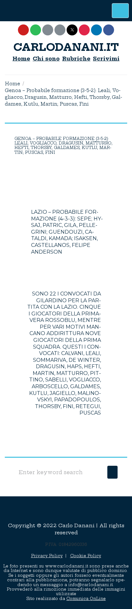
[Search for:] (59, 472)
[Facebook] (108, 29)
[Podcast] (47, 29)
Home (12, 84)
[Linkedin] (96, 29)
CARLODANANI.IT (66, 47)
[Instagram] (84, 29)
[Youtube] (23, 29)
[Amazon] (59, 29)
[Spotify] (35, 29)
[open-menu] (120, 10)
